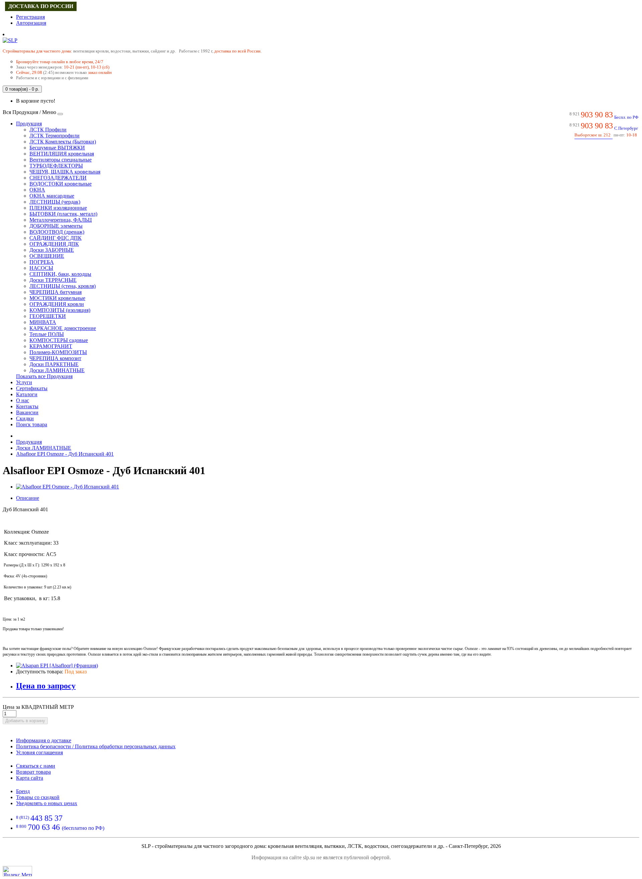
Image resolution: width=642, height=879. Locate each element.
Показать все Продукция (44, 376)
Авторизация (31, 23)
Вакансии (27, 412)
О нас (22, 400)
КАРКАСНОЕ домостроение (62, 328)
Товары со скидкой (38, 797)
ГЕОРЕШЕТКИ (47, 316)
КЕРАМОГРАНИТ (50, 346)
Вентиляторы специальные (60, 159)
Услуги (24, 382)
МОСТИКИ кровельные (57, 298)
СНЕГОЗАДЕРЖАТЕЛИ (58, 178)
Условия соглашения (39, 752)
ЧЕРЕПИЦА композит (55, 358)
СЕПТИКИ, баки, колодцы (60, 274)
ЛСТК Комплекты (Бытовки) (62, 141)
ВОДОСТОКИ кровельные (60, 184)
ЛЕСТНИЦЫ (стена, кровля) (62, 286)
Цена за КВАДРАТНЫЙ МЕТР (38, 707)
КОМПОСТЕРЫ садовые (58, 340)
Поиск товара (31, 424)
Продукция (29, 123)
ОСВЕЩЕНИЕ (46, 256)
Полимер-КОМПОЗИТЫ (58, 352)
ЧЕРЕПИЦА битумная (55, 292)
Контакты (27, 406)
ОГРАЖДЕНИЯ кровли (56, 304)
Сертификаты (31, 388)
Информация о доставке (43, 740)
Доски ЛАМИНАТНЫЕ (57, 370)
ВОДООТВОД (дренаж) (56, 232)
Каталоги (26, 394)
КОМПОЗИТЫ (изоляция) (59, 310)
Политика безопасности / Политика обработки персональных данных (96, 746)
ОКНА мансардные (51, 196)
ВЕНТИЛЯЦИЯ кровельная (61, 153)
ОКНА (37, 190)
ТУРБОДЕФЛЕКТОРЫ (56, 166)
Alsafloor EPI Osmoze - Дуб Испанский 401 (65, 454)
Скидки (25, 418)
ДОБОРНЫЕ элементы (56, 226)
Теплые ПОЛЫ (46, 334)
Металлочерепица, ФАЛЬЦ (60, 220)
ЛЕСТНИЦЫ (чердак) (54, 202)
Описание (27, 498)
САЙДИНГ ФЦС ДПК (55, 238)
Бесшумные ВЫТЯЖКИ (57, 147)
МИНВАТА (42, 322)
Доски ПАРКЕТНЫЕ (54, 364)
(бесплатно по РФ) (60, 828)
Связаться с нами (35, 766)
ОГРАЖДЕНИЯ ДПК (54, 244)
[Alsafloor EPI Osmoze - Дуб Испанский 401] (67, 486)
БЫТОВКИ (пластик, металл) (63, 214)
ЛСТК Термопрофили (54, 135)
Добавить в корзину (25, 720)
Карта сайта (29, 778)
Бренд (23, 791)
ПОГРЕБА (41, 262)
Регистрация (30, 17)
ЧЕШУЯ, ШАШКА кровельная (64, 172)
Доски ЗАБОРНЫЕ (51, 250)
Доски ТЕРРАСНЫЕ (53, 280)
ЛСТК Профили (48, 129)
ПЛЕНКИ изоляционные (58, 208)
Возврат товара (33, 772)
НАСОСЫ (41, 268)
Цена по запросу (46, 685)
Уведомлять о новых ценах (46, 803)
